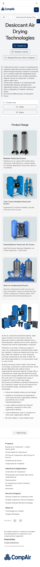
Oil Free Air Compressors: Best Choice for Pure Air (20, 456)
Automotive (9, 488)
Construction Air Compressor (15, 472)
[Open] (36, 9)
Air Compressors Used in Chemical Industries (17, 484)
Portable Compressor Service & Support (19, 500)
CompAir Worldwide (12, 514)
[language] (3, 3)
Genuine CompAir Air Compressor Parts (19, 497)
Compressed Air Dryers (13, 460)
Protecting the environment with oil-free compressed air (19, 476)
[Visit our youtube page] (21, 521)
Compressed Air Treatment (14, 463)
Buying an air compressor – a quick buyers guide (17, 448)
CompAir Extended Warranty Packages (19, 503)
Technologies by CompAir (14, 511)
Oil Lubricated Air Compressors (16, 452)
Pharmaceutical (10, 480)
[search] (36, 3)
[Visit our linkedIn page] (15, 521)
